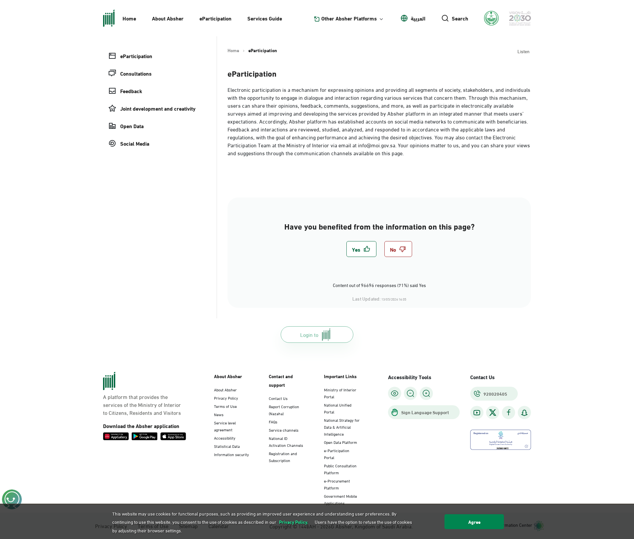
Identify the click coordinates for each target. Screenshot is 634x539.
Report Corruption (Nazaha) (284, 410)
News (219, 414)
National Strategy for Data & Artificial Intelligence (342, 426)
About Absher (168, 18)
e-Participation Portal (336, 454)
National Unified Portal (337, 408)
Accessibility (224, 437)
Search (460, 18)
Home (129, 18)
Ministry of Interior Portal (340, 393)
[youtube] (477, 413)
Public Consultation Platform (340, 469)
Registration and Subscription (283, 456)
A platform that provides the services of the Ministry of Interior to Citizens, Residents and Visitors (142, 404)
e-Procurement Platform (337, 484)
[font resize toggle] (410, 393)
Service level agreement (225, 426)
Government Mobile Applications (340, 499)
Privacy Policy (226, 397)
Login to (309, 334)
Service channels (284, 429)
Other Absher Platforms (349, 18)
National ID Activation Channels (286, 441)
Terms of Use (225, 406)
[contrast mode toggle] (395, 393)
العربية (418, 18)
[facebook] (508, 413)
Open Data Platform (340, 442)
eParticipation (215, 18)
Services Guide (264, 18)
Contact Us (278, 398)
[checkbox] (361, 249)
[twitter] (493, 412)
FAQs (273, 421)
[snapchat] (524, 413)
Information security (231, 454)
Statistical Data (227, 445)
